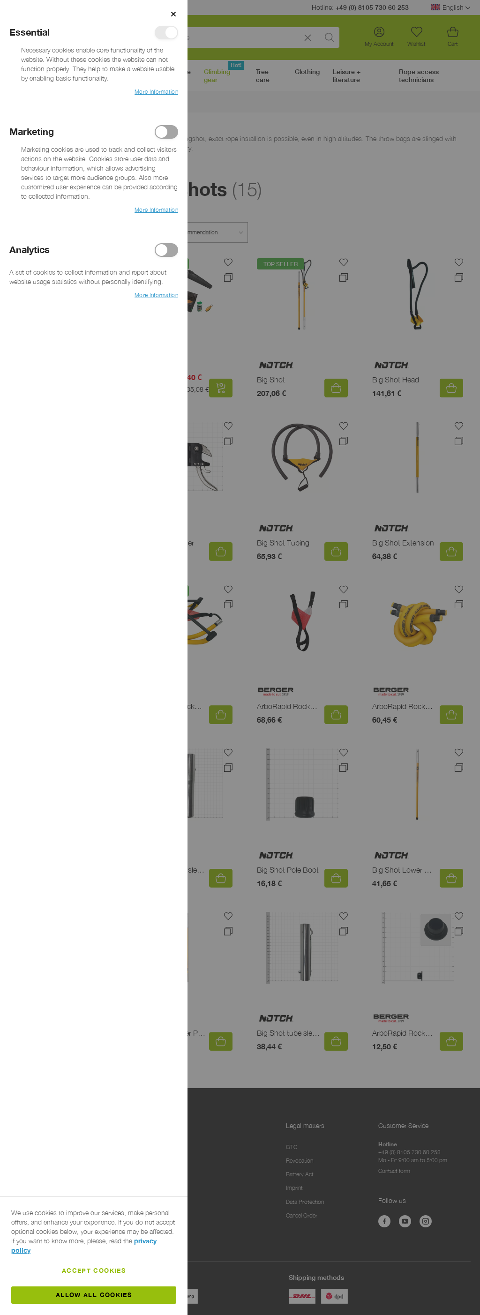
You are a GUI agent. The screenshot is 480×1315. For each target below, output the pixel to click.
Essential (166, 32)
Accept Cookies (94, 1270)
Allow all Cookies (94, 1295)
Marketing (166, 132)
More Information (156, 91)
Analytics (166, 250)
